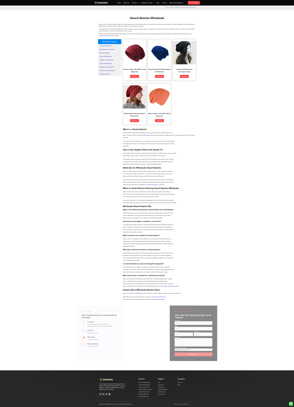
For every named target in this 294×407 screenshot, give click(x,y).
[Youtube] (109, 394)
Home (119, 3)
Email (154, 326)
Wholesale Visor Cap (105, 74)
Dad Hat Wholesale (105, 53)
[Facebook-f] (100, 394)
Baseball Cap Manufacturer (107, 67)
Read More (134, 76)
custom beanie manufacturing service (169, 286)
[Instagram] (103, 394)
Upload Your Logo (158, 347)
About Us (126, 3)
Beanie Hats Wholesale (175, 7)
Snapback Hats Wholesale (106, 60)
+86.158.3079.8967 (114, 339)
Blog (157, 3)
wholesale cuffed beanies (158, 299)
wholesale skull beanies (159, 297)
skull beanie (147, 135)
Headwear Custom (146, 3)
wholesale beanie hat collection (156, 184)
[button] (109, 41)
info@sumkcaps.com (114, 333)
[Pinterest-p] (106, 394)
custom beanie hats (106, 35)
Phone (155, 331)
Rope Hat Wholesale (105, 46)
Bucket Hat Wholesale (105, 56)
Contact (164, 3)
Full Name (156, 320)
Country (174, 331)
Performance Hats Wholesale (107, 70)
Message (155, 337)
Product (134, 3)
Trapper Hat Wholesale (106, 63)
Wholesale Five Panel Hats (107, 49)
